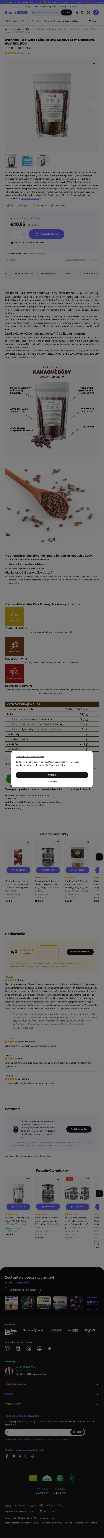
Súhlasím (52, 775)
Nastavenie (52, 781)
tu (64, 765)
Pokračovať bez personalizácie (30, 756)
